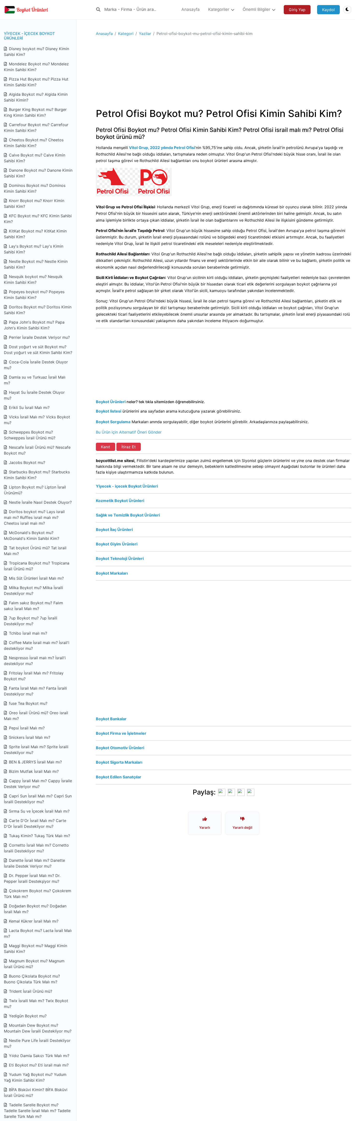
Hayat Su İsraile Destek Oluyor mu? (34, 395)
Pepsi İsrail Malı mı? (26, 728)
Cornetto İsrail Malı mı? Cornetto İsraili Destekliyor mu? (36, 848)
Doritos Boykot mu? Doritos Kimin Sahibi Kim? (37, 310)
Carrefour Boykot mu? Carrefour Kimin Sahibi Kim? (36, 127)
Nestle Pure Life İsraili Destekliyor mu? (37, 1043)
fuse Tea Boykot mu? (27, 703)
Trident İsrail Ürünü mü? (30, 991)
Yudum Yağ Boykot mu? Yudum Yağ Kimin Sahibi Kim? (35, 1077)
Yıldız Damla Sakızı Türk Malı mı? (38, 1055)
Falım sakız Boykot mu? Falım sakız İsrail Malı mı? (33, 605)
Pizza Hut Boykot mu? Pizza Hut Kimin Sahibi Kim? (36, 82)
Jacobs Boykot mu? (26, 462)
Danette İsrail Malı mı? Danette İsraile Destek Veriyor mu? (34, 863)
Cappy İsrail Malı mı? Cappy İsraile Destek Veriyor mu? (38, 783)
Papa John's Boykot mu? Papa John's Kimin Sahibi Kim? (34, 325)
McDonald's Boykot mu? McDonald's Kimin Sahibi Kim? (31, 535)
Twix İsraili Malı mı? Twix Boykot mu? (36, 1003)
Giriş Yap (297, 9)
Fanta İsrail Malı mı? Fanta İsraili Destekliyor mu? (35, 691)
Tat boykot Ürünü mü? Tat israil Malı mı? (35, 550)
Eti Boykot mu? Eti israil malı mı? (38, 1065)
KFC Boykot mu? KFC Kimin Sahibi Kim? (38, 218)
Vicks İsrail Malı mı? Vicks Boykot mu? (37, 419)
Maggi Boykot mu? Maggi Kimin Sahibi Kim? (35, 948)
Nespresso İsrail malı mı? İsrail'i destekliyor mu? (35, 660)
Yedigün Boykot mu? (27, 1015)
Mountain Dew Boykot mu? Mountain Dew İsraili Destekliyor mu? (37, 1028)
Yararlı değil (242, 827)
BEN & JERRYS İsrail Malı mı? (35, 762)
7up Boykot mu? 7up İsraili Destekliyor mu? (30, 621)
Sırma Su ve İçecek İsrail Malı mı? (39, 811)
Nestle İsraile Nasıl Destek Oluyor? (40, 502)
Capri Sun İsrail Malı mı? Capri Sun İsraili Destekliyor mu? (38, 799)
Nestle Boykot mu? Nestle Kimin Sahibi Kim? (36, 264)
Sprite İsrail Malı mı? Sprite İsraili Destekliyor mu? (36, 749)
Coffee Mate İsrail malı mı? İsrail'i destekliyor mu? (36, 645)
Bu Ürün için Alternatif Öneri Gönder (129, 432)
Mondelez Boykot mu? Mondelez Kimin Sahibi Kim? (36, 66)
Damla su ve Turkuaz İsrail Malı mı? (34, 380)
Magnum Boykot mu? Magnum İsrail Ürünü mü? (34, 963)
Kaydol (328, 9)
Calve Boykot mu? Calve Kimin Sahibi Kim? (34, 158)
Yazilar (145, 33)
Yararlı (204, 827)
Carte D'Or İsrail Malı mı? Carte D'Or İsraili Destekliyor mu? (35, 823)
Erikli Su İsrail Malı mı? (29, 407)
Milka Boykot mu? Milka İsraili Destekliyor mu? (33, 590)
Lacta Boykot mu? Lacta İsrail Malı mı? (38, 933)
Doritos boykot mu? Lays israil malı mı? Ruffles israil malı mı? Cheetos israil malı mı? (34, 517)
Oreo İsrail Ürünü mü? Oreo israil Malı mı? (36, 715)
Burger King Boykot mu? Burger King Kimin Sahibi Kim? (35, 112)
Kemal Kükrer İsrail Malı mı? (33, 921)
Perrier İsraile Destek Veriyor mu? (39, 337)
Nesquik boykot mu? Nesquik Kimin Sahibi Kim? (33, 279)
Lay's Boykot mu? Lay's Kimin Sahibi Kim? (33, 249)
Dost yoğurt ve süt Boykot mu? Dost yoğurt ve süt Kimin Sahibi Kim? (38, 349)
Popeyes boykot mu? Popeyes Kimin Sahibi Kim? (34, 294)
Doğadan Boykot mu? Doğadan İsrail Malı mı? (35, 909)
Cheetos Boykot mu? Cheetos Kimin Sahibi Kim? (34, 142)
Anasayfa (104, 33)
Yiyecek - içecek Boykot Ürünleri (29, 36)
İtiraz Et (128, 446)
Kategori (126, 33)
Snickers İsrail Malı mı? (29, 737)
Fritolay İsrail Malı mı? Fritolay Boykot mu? (34, 676)
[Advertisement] (223, 74)
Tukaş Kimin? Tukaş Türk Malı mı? (39, 835)
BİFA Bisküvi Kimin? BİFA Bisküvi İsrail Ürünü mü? (35, 1092)
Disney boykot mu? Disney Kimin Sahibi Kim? (36, 51)
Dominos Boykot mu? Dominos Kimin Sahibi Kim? (34, 188)
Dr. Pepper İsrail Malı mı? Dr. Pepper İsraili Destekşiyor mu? (32, 878)
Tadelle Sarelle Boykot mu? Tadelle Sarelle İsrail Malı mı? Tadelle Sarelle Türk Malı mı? (37, 1110)
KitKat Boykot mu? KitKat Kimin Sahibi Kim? (35, 234)
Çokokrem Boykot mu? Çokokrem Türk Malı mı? (37, 893)
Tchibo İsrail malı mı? (27, 633)
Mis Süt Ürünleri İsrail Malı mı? (36, 578)
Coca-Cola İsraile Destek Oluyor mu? (36, 365)
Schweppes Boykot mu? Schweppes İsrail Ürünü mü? (29, 435)
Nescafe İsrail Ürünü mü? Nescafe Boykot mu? (37, 450)
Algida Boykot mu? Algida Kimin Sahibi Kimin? (36, 97)
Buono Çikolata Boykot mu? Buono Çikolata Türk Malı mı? (32, 979)
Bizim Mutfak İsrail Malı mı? (33, 771)
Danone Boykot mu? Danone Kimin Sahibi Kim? (38, 173)
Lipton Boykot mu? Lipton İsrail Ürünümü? (35, 490)
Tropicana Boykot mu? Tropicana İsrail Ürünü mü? (36, 566)
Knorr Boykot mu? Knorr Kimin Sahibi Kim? (34, 203)
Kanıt (105, 446)
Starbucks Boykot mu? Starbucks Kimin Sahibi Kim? (37, 474)
